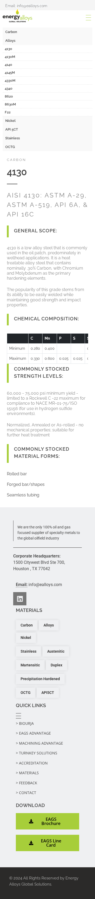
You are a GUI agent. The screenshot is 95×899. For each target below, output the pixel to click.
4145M (10, 73)
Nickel (10, 121)
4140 (8, 65)
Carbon (11, 32)
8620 (9, 96)
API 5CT (11, 129)
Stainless (12, 138)
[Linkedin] (19, 598)
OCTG (10, 147)
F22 (8, 112)
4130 (8, 49)
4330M (10, 80)
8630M (10, 104)
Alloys (10, 41)
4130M (10, 57)
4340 (8, 88)
